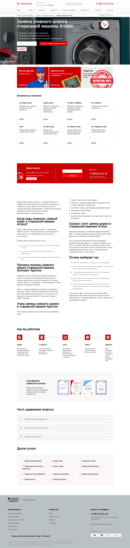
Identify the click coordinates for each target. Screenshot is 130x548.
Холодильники (12, 526)
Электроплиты (12, 529)
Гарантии (52, 520)
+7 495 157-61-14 (104, 3)
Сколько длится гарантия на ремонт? (37, 428)
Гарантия (54, 10)
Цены (18, 10)
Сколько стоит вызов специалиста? (36, 419)
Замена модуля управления (34, 474)
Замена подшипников (61, 474)
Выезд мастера (54, 517)
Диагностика (85, 10)
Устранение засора (89, 461)
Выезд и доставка (69, 10)
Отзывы (98, 10)
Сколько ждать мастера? (33, 437)
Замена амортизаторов (90, 466)
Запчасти (42, 10)
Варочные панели (13, 523)
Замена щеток (29, 479)
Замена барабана (59, 479)
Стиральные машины (14, 513)
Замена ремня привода (32, 461)
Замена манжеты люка (90, 474)
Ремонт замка (58, 466)
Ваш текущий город (45, 5)
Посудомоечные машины (16, 520)
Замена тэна (57, 461)
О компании (53, 523)
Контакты (110, 10)
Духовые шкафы (13, 517)
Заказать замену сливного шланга (53, 44)
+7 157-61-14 (99, 513)
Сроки (31, 10)
